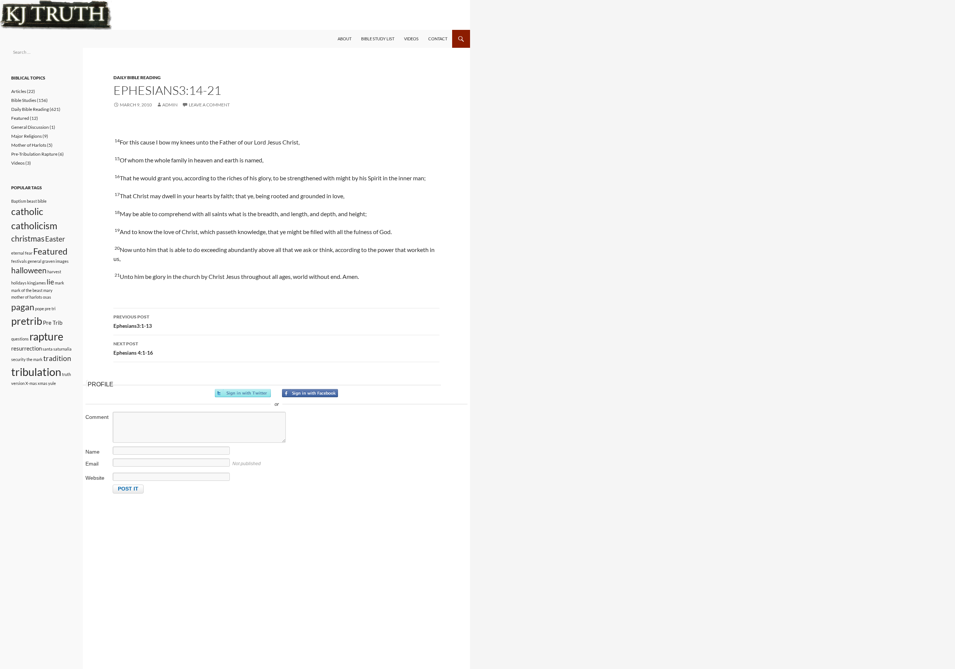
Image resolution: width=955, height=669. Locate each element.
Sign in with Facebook (310, 393)
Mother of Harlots (28, 145)
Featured (20, 118)
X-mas (31, 383)
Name (92, 452)
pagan (22, 307)
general (34, 261)
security (18, 359)
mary (48, 290)
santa (48, 348)
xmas (42, 383)
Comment (97, 417)
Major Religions (26, 136)
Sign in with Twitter (243, 393)
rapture (46, 336)
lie (50, 282)
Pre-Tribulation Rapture (34, 154)
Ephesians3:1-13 (132, 321)
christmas (27, 238)
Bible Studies (23, 100)
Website (94, 478)
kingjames (36, 282)
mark (59, 282)
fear (28, 253)
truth (66, 374)
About (344, 38)
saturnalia (62, 348)
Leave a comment (209, 105)
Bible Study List (377, 38)
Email (91, 464)
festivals (19, 261)
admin (170, 105)
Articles (18, 91)
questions (20, 338)
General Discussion (30, 127)
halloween (29, 270)
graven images (55, 261)
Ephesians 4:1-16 (133, 348)
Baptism (18, 201)
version (18, 383)
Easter (55, 239)
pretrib (26, 321)
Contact (437, 38)
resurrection (26, 348)
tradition (57, 358)
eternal (17, 253)
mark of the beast (27, 290)
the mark (34, 359)
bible (42, 201)
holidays (18, 282)
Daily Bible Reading (137, 77)
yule (52, 383)
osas (47, 297)
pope (39, 308)
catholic (27, 211)
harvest (54, 271)
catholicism (34, 225)
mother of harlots (26, 297)
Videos (411, 38)
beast (32, 201)
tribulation (36, 371)
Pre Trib (52, 322)
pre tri (50, 308)
